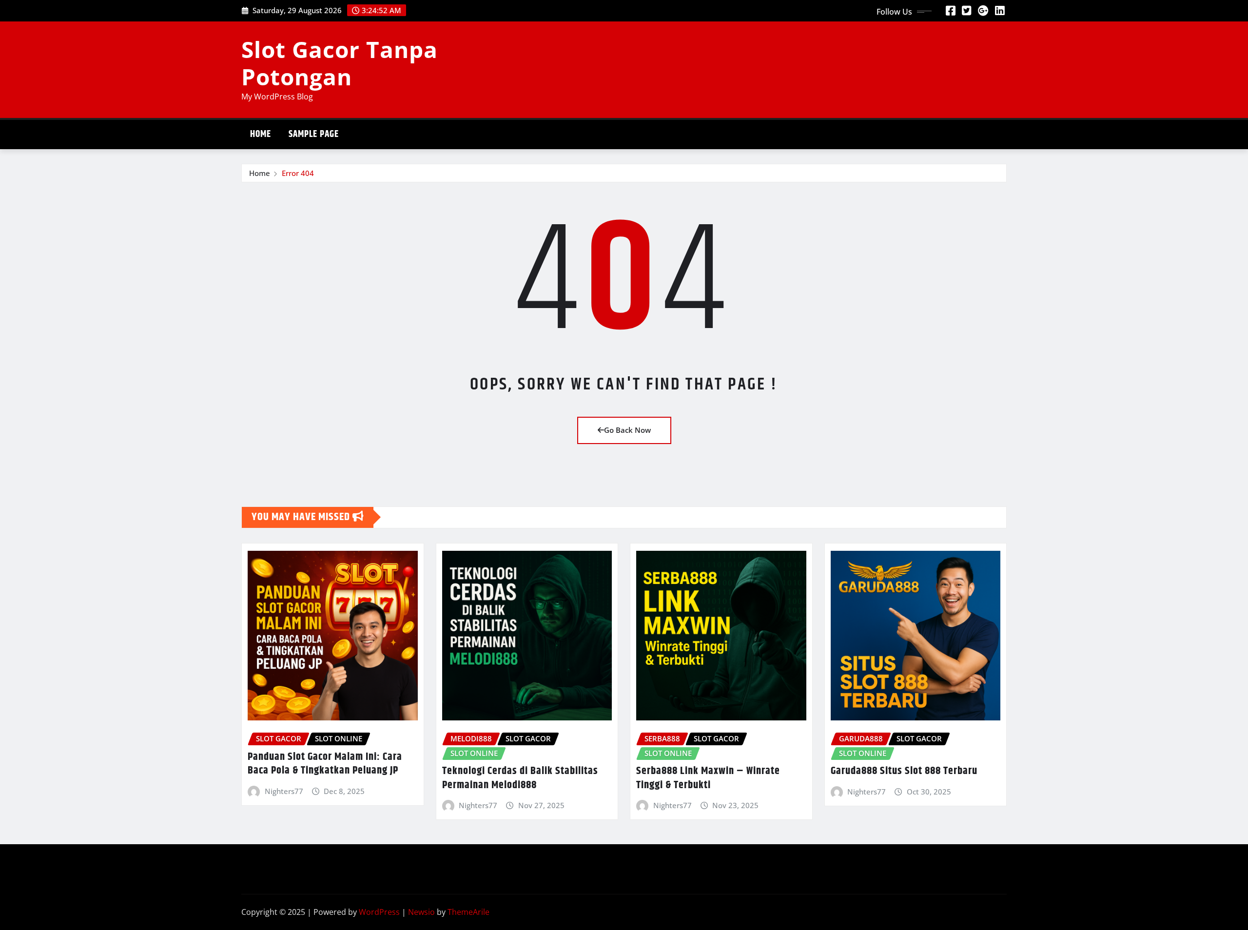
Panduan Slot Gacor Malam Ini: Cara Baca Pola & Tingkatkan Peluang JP (325, 764)
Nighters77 (284, 791)
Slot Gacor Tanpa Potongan (339, 62)
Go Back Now (627, 430)
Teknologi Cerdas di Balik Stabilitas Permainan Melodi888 (520, 778)
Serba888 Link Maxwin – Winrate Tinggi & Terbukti (708, 778)
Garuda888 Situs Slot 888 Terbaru (904, 771)
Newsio (421, 912)
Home (260, 134)
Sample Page (314, 134)
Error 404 (298, 173)
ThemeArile (468, 912)
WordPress (379, 912)
